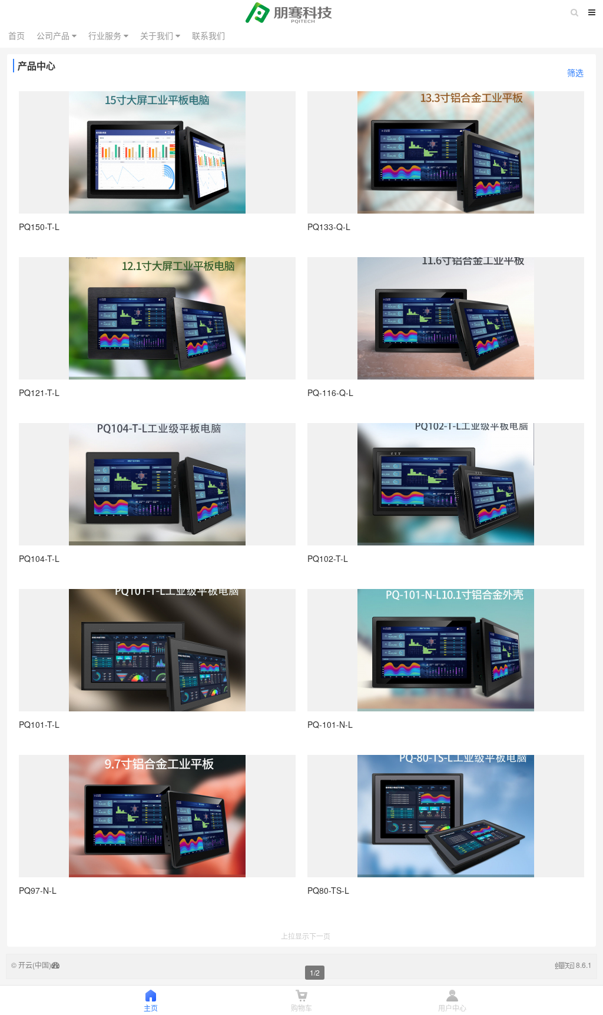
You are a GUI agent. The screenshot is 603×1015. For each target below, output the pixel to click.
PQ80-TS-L (328, 890)
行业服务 (106, 35)
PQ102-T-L (327, 558)
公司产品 (54, 35)
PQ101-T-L (39, 724)
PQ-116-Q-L (330, 392)
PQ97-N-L (38, 890)
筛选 (575, 72)
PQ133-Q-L (328, 226)
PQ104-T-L (39, 558)
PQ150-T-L (39, 226)
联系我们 (208, 35)
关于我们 (157, 35)
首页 (16, 35)
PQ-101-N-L (330, 724)
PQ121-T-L (39, 392)
